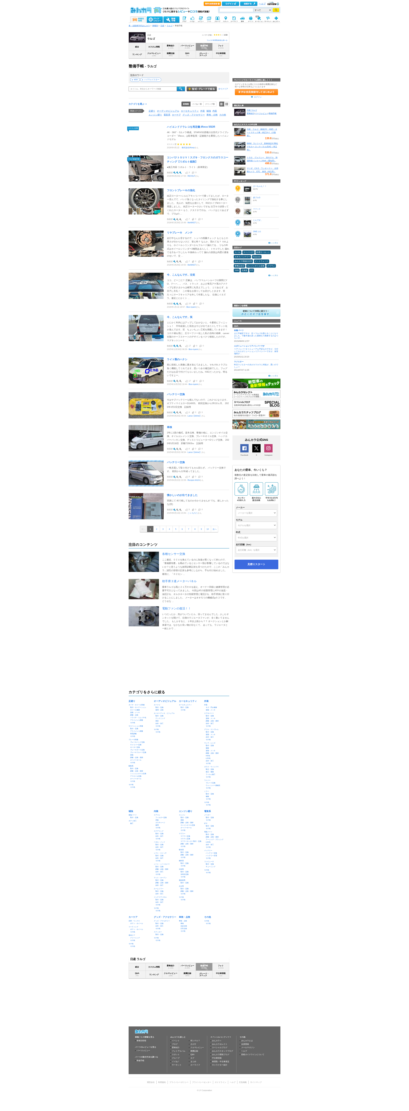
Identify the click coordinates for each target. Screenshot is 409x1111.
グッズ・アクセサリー (193, 114)
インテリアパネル (160, 897)
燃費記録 (170, 54)
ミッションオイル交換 (138, 773)
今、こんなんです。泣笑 (181, 274)
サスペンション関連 (136, 726)
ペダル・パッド (159, 842)
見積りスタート (256, 564)
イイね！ (176, 1061)
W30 (136, 80)
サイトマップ (256, 1082)
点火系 (181, 886)
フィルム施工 (210, 774)
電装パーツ (208, 832)
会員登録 (245, 1044)
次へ (214, 529)
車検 (169, 427)
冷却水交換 (185, 874)
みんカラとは (247, 1041)
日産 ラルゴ (252, 110)
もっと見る (274, 243)
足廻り (152, 111)
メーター (207, 815)
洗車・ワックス (134, 921)
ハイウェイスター (151, 80)
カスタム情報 (154, 47)
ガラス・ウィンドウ (211, 767)
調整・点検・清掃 (136, 757)
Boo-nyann (191, 307)
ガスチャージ (160, 822)
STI (251, 270)
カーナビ (157, 705)
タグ (192, 1058)
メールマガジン (248, 1047)
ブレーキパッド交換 (137, 742)
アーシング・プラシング (214, 839)
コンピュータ (209, 861)
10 (208, 529)
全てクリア (223, 89)
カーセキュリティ (190, 111)
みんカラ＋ (217, 1041)
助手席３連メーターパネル (179, 581)
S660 (237, 270)
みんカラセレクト (219, 1044)
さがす (193, 1044)
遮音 (157, 721)
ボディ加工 (133, 821)
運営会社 (151, 1082)
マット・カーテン (160, 877)
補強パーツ (133, 815)
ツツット (257, 209)
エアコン (157, 815)
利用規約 (162, 1082)
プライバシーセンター (201, 1082)
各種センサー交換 (173, 554)
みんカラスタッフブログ (222, 1051)
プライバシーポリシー (179, 1082)
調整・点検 (134, 715)
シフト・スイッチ (160, 853)
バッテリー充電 (211, 855)
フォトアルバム (178, 1051)
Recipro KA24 (194, 480)
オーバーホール (135, 760)
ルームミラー (158, 889)
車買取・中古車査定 (220, 1061)
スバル (237, 252)
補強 (208, 111)
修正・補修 (210, 772)
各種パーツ (239, 330)
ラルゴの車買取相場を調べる (217, 40)
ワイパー (207, 780)
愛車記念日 (239, 266)
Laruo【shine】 (194, 416)
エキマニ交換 (185, 839)
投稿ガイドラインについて (252, 1054)
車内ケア (132, 935)
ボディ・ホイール (136, 923)
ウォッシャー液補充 (213, 785)
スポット (176, 1054)
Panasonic (257, 257)
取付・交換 (134, 728)
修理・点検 (159, 710)
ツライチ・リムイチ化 (138, 717)
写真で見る (226, 104)
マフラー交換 (185, 836)
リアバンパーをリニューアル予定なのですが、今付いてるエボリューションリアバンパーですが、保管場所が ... (256, 351)
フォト (221, 47)
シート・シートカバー (162, 864)
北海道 (244, 270)
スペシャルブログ (219, 1047)
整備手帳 (204, 47)
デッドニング (160, 718)
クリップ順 (210, 104)
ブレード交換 (210, 783)
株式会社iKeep (188, 147)
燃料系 (181, 861)
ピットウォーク (261, 261)
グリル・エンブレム (211, 729)
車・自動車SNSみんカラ (139, 26)
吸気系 (181, 850)
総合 (137, 47)
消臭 (157, 820)
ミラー (206, 791)
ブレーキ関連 (133, 739)
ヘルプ (262, 4)
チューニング (210, 866)
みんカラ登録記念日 (243, 261)
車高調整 (133, 734)
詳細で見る (221, 104)
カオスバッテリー (242, 257)
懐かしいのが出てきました (182, 495)
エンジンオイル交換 (188, 825)
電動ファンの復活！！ (176, 608)
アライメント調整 (136, 720)
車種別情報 (141, 1041)
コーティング (133, 927)
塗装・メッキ (135, 712)
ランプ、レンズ (209, 743)
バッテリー (208, 850)
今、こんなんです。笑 (180, 317)
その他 (222, 114)
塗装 (131, 755)
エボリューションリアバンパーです (249, 346)
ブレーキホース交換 (137, 750)
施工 (131, 823)
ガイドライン (220, 1082)
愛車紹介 (170, 47)
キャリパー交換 (135, 745)
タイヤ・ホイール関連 (137, 705)
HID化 (208, 756)
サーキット (176, 1065)
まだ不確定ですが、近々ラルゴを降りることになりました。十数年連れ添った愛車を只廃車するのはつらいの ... (256, 335)
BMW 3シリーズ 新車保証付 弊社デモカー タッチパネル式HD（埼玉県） (262, 146)
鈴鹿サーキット (263, 252)
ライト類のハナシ (177, 359)
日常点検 (184, 928)
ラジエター (239, 361)
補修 (207, 748)
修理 (157, 825)
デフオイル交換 (135, 776)
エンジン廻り (155, 114)
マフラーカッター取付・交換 (191, 841)
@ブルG (256, 197)
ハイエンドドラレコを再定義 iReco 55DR (191, 126)
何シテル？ (195, 1041)
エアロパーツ (209, 713)
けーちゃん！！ (259, 186)
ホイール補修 (135, 710)
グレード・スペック (204, 54)
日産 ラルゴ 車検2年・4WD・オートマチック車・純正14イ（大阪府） (262, 132)
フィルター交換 (161, 817)
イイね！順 (197, 104)
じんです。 (258, 220)
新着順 (186, 104)
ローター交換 (135, 747)
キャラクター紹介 (219, 1065)
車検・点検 (212, 114)
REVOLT (191, 176)
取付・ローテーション (138, 707)
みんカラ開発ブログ (220, 1054)
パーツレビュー (187, 47)
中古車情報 (221, 54)
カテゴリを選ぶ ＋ (138, 104)
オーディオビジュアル (168, 111)
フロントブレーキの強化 (181, 190)
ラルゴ (169, 26)
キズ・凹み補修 (211, 707)
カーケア (176, 114)
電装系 (167, 114)
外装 (202, 111)
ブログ (175, 1044)
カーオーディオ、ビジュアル (164, 713)
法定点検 (184, 926)
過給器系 (182, 880)
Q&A (187, 54)
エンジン (182, 815)
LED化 (208, 758)
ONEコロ (257, 231)
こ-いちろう (193, 513)
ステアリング (158, 831)
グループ (176, 1058)
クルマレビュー (154, 54)
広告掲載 (243, 1082)
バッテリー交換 (176, 394)
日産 (162, 26)
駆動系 (131, 766)
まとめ (193, 1061)
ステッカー (158, 932)
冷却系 (181, 869)
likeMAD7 (192, 222)
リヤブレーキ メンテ (180, 232)
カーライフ (195, 1065)
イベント (176, 1041)
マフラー (182, 833)
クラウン (271, 266)
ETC (205, 823)
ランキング (137, 54)
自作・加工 (159, 723)
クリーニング (135, 938)
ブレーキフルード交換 (138, 752)
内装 (214, 111)
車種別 (155, 26)
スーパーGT (248, 252)
